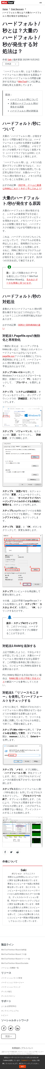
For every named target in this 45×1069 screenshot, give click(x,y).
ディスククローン (8, 996)
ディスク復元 (6, 992)
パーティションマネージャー (12, 982)
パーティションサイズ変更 (11, 978)
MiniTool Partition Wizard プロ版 (13, 954)
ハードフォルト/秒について (24, 99)
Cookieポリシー (26, 1060)
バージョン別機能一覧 (10, 968)
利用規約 (16, 1048)
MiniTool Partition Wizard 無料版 (13, 950)
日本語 (8, 64)
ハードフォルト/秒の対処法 (24, 110)
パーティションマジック (10, 987)
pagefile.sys (8, 356)
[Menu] (41, 2)
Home (5, 9)
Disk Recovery (17, 9)
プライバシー (27, 1048)
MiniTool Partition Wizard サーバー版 (15, 959)
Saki (10, 59)
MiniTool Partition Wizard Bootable (14, 963)
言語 (7, 1036)
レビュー (4, 1015)
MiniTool (22, 81)
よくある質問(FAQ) (8, 1006)
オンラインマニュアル (10, 1011)
